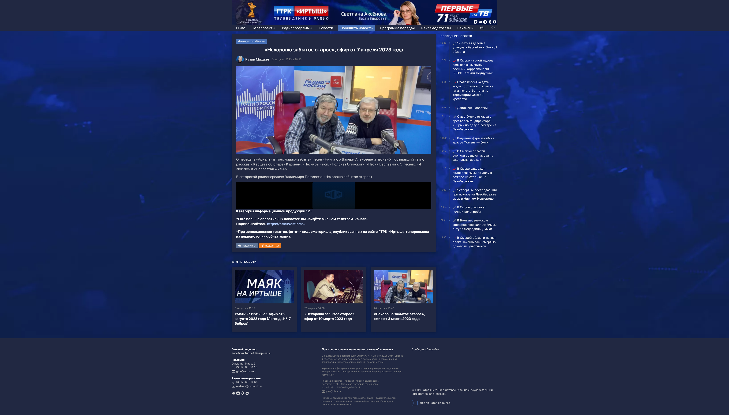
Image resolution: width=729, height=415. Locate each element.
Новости (326, 28)
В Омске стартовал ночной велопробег (469, 209)
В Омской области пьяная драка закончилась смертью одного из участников (474, 242)
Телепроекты (263, 28)
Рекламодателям (436, 28)
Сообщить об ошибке (425, 349)
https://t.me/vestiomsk (286, 224)
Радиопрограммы (297, 28)
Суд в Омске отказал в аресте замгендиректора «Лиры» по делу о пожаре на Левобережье (474, 123)
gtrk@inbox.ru (245, 371)
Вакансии (465, 28)
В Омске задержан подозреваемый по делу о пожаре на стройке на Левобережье (472, 175)
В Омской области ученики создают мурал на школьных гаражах (473, 155)
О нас (241, 28)
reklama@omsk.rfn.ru (249, 386)
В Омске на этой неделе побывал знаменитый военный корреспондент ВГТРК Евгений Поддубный (473, 66)
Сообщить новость (356, 28)
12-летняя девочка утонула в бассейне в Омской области (475, 47)
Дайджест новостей (472, 108)
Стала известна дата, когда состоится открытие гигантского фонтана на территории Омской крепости (473, 90)
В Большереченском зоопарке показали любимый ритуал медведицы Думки (475, 224)
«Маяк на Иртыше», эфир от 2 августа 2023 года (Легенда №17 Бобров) (263, 318)
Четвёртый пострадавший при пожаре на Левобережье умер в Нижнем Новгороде (475, 194)
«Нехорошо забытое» (252, 41)
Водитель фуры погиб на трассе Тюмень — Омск (473, 140)
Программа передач (397, 28)
